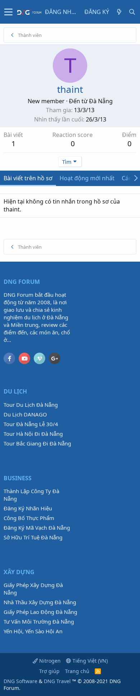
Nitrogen (49, 660)
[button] (8, 12)
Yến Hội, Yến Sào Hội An (33, 631)
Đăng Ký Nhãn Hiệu (28, 508)
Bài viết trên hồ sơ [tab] (28, 178)
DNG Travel (57, 681)
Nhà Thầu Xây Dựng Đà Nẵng (40, 602)
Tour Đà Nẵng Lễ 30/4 (31, 424)
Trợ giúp (49, 671)
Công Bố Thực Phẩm (29, 517)
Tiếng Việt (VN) (89, 660)
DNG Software (20, 681)
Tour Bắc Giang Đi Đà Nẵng (37, 443)
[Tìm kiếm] (132, 12)
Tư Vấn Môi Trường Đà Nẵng (39, 621)
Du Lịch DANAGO (25, 414)
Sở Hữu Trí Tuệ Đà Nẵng (33, 537)
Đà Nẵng (101, 101)
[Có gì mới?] (119, 12)
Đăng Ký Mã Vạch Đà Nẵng (37, 527)
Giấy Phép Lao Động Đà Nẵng (40, 611)
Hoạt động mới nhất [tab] (87, 178)
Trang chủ (77, 671)
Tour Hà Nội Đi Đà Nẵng (33, 433)
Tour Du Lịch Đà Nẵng (31, 404)
